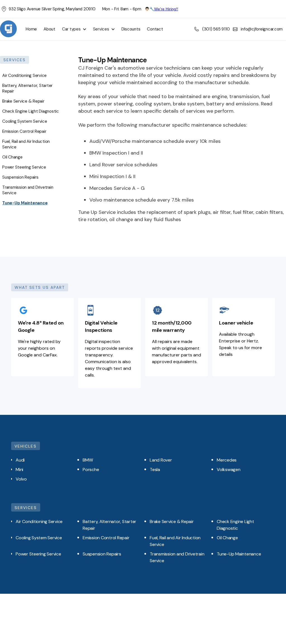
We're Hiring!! (166, 9)
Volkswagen (228, 469)
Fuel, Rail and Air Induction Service (26, 144)
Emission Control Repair (24, 131)
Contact (155, 29)
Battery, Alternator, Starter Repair (27, 88)
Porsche (91, 469)
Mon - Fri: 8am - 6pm (121, 9)
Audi (20, 460)
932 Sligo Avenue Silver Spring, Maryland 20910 (52, 9)
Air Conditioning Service (24, 75)
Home (31, 29)
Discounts (130, 29)
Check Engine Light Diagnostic (30, 111)
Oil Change (12, 157)
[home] (8, 29)
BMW (88, 460)
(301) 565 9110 (216, 29)
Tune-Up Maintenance (24, 203)
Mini (19, 469)
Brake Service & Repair (23, 101)
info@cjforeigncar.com (262, 29)
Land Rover (161, 460)
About (49, 29)
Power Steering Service (24, 167)
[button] (73, 29)
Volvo (21, 479)
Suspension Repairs (20, 177)
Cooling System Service (24, 121)
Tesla (155, 469)
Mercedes (227, 460)
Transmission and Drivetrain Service (27, 190)
